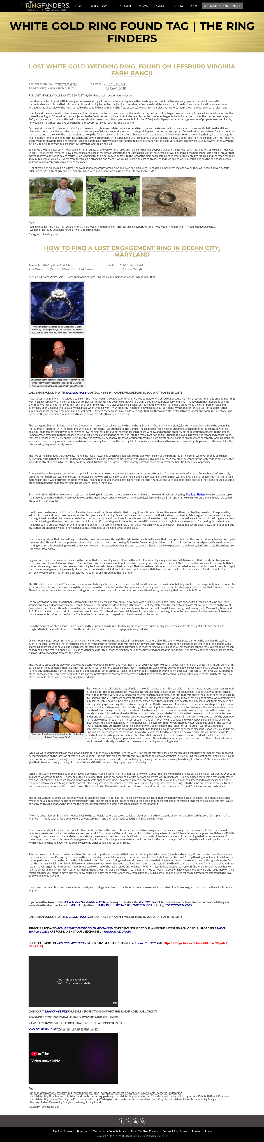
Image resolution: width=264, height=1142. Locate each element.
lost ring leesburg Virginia (138, 226)
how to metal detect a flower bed (120, 1092)
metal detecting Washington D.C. (99, 1099)
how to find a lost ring (86, 1092)
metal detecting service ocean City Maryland (141, 1096)
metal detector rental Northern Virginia (144, 1099)
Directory (83, 1131)
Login (208, 1131)
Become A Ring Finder (175, 1131)
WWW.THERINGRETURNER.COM (77, 1028)
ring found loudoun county (200, 226)
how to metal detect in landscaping (161, 1092)
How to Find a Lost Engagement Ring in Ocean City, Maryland (132, 251)
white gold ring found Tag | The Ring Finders (132, 32)
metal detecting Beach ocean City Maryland (56, 1096)
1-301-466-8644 (132, 265)
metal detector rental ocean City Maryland (194, 1099)
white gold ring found (87, 229)
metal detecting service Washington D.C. (54, 1099)
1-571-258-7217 (116, 83)
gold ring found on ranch (68, 226)
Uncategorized (50, 234)
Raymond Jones (67, 83)
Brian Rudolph (61, 265)
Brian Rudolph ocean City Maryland (51, 1092)
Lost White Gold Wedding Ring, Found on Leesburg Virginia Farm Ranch (132, 70)
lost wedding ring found (169, 226)
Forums (196, 1131)
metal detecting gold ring (98, 1096)
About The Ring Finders (144, 1131)
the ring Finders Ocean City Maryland (52, 1102)
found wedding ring (41, 226)
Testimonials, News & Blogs (109, 1131)
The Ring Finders (196, 494)
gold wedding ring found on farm (102, 226)
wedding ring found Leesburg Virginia (52, 229)
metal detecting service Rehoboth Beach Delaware (200, 1096)
